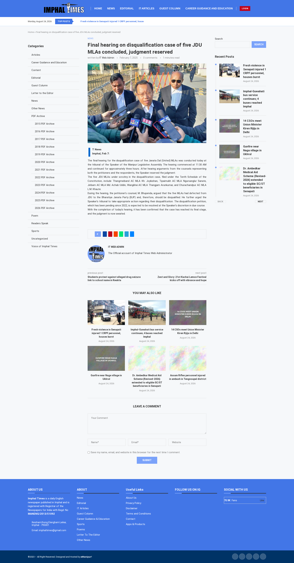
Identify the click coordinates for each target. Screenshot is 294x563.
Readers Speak (39, 223)
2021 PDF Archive (44, 169)
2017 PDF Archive (44, 139)
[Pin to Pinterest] (110, 234)
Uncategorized (39, 238)
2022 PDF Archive (44, 177)
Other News (38, 108)
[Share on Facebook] (105, 234)
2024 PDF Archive (44, 192)
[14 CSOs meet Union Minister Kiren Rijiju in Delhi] (187, 312)
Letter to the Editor (42, 93)
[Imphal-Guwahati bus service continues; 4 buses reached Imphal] (147, 312)
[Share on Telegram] (127, 234)
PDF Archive (38, 116)
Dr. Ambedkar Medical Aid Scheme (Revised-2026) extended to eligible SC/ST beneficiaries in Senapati (254, 180)
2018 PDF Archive (44, 146)
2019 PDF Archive (44, 154)
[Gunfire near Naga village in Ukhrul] (106, 358)
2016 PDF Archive (44, 131)
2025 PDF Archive (44, 200)
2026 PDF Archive (44, 208)
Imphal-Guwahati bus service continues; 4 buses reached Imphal (147, 333)
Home (98, 8)
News (111, 8)
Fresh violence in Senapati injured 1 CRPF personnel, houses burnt (116, 21)
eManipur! (86, 557)
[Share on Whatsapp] (121, 234)
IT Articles (146, 8)
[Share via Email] (132, 234)
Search (219, 38)
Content (36, 70)
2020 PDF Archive (44, 162)
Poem (34, 215)
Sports (35, 231)
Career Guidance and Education (209, 8)
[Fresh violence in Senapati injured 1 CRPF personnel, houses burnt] (106, 312)
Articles (35, 54)
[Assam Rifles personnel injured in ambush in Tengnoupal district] (187, 358)
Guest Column (169, 8)
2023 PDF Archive (44, 185)
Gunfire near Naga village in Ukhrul (252, 150)
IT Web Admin (106, 57)
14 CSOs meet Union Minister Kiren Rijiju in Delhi (252, 126)
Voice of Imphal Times (44, 246)
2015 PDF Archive (44, 123)
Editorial (127, 8)
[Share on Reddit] (116, 234)
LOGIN (245, 8)
